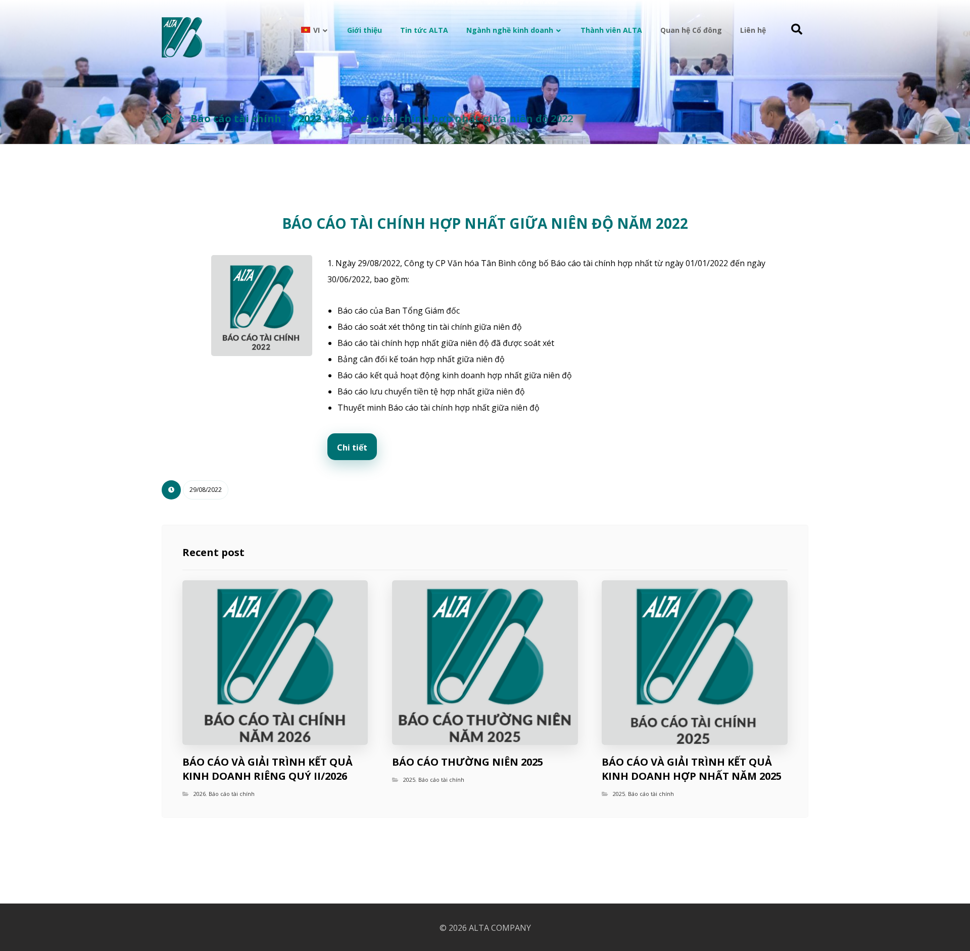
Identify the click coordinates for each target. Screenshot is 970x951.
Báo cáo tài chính (232, 793)
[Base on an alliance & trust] (182, 37)
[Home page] (167, 118)
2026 (199, 793)
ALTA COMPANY (500, 927)
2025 (409, 779)
